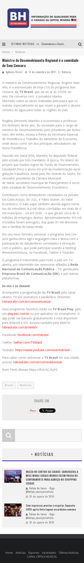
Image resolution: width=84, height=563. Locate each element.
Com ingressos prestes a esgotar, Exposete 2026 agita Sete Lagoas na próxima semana (51, 507)
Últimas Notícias (69, 553)
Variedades (49, 553)
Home (6, 52)
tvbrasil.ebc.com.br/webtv (19, 327)
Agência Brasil (14, 72)
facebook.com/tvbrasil (32, 335)
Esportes (33, 553)
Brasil (9, 385)
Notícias (66, 72)
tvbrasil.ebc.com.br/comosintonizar (26, 301)
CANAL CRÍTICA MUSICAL (42, 556)
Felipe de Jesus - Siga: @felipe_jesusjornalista (40, 490)
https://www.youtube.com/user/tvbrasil (42, 350)
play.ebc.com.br (18, 314)
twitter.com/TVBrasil (27, 342)
